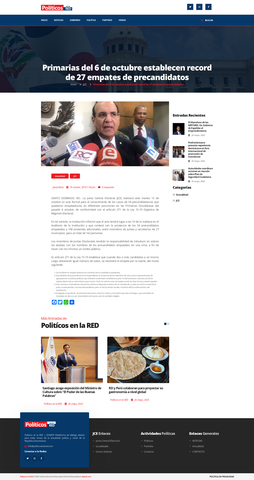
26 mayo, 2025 (198, 135)
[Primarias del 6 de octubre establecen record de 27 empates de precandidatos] (105, 133)
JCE (85, 84)
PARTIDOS (107, 20)
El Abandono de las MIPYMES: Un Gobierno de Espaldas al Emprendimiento (200, 126)
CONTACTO (198, 451)
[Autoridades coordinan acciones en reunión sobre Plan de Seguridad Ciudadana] (178, 175)
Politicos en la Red (26, 476)
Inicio (73, 84)
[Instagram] (199, 7)
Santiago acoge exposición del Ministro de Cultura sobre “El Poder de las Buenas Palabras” (71, 392)
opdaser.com (86, 476)
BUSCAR (208, 20)
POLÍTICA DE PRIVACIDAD (222, 476)
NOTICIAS (58, 20)
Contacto (149, 451)
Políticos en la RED (53, 403)
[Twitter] (190, 7)
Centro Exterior (104, 451)
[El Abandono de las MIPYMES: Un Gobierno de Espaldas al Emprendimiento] (178, 129)
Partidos (148, 446)
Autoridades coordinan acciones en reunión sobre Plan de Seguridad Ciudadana (200, 173)
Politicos (148, 440)
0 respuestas (108, 187)
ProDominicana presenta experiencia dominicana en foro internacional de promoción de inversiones (199, 149)
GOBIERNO (75, 20)
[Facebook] (208, 7)
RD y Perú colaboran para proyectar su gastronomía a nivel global (136, 390)
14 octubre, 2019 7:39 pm (82, 187)
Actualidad (60, 176)
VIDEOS (122, 20)
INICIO (44, 20)
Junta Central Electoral (108, 440)
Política (91, 20)
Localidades (102, 446)
